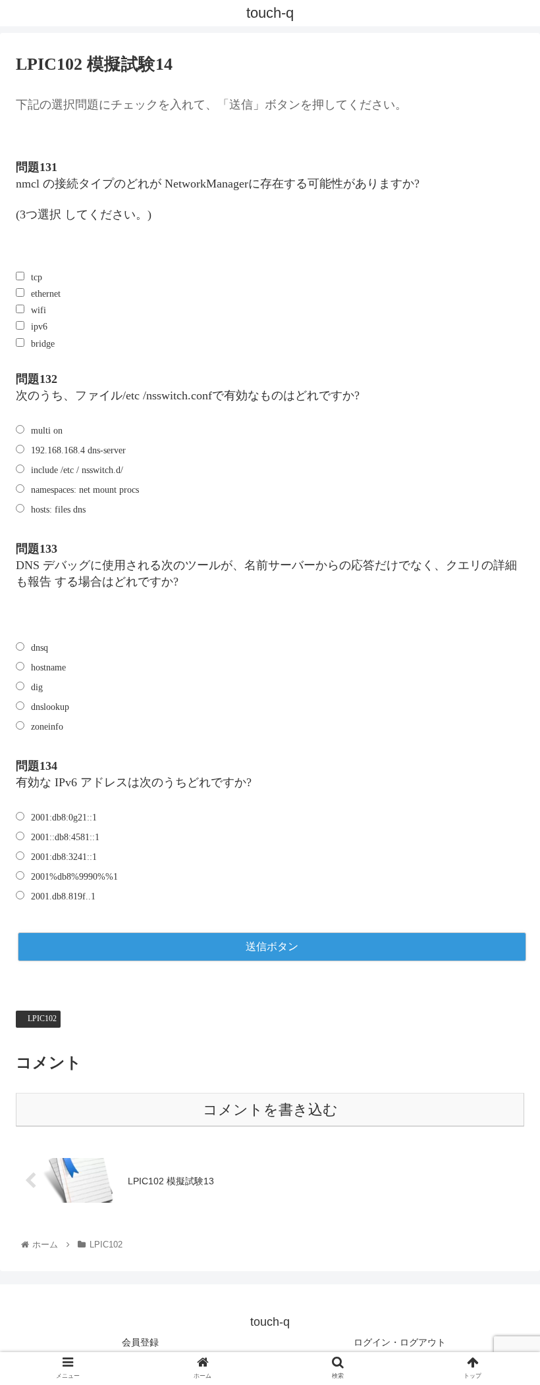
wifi (38, 310)
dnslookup (50, 707)
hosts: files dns (58, 510)
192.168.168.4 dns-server (78, 450)
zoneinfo (47, 727)
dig (37, 687)
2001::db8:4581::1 (65, 837)
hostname (48, 667)
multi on (47, 431)
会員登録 (140, 1342)
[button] (499, 1166)
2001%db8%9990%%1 (74, 877)
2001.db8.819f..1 (63, 896)
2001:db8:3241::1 (64, 857)
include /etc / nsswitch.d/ (77, 470)
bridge (43, 344)
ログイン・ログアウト (400, 1342)
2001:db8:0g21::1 (64, 817)
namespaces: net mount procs (85, 490)
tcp (36, 277)
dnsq (39, 648)
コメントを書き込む (270, 1109)
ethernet (46, 294)
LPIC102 (41, 1018)
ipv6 (39, 327)
